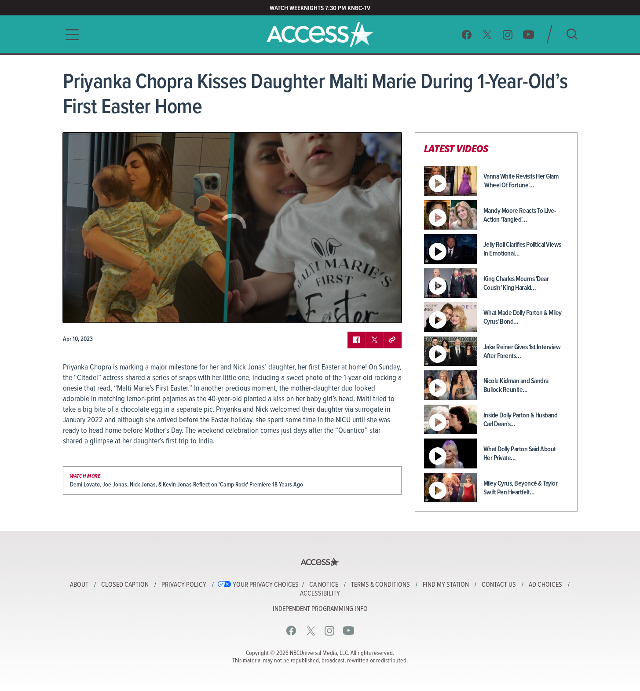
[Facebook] (466, 34)
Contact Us (499, 585)
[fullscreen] (384, 309)
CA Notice (323, 585)
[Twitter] (487, 34)
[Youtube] (528, 34)
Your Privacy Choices (266, 585)
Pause (80, 309)
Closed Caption (125, 585)
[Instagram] (508, 34)
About (79, 585)
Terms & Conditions (380, 585)
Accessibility (320, 593)
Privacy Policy (183, 585)
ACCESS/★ (320, 34)
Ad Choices (545, 585)
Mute (95, 309)
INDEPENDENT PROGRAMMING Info (320, 609)
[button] (69, 34)
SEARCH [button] (572, 34)
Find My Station (446, 585)
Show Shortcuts (357, 309)
